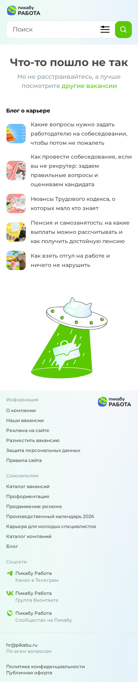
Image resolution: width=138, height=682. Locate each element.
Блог (12, 546)
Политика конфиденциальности (45, 666)
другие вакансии (89, 85)
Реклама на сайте (27, 430)
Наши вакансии (25, 420)
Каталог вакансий (27, 486)
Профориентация (27, 496)
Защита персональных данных (43, 450)
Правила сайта (24, 460)
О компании (21, 410)
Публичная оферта (29, 672)
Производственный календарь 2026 (50, 516)
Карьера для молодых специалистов (51, 526)
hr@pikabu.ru (22, 645)
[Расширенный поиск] (105, 29)
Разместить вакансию (33, 440)
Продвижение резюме (34, 506)
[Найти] (123, 29)
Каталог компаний (28, 536)
